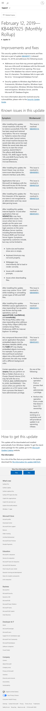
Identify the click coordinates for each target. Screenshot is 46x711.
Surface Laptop (7, 487)
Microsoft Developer (8, 628)
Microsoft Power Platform (9, 604)
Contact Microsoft (13, 704)
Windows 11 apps (7, 509)
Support (5, 8)
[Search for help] (8, 3)
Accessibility (6, 682)
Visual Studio (6, 650)
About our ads (21, 707)
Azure (4, 625)
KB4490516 (34, 129)
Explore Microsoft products (10, 505)
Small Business (7, 615)
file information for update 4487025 (26, 462)
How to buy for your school (10, 569)
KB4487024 (34, 185)
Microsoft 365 (6, 600)
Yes (16, 472)
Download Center (7, 523)
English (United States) (12, 691)
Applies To (6, 39)
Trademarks (36, 704)
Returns (5, 530)
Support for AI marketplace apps (11, 636)
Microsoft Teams (7, 607)
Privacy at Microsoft (8, 671)
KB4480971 (26, 56)
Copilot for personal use (9, 502)
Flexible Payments (7, 544)
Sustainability (6, 685)
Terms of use (28, 704)
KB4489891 (34, 172)
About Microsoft (7, 664)
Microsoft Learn (7, 632)
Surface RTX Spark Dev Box (10, 495)
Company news (7, 667)
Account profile (7, 519)
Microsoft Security (8, 593)
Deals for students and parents (11, 576)
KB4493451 (34, 214)
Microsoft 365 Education (9, 565)
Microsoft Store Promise (9, 541)
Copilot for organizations (9, 498)
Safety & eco (6, 707)
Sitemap (5, 704)
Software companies (8, 646)
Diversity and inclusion (9, 678)
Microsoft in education (9, 554)
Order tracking (6, 533)
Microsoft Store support (9, 526)
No (29, 472)
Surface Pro (6, 484)
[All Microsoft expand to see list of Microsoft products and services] (2, 3)
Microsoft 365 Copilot (8, 611)
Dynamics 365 (6, 597)
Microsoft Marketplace (9, 643)
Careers (5, 660)
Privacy (22, 704)
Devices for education (8, 558)
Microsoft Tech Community (10, 639)
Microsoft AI (6, 590)
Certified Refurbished (8, 537)
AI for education (7, 579)
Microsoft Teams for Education (11, 562)
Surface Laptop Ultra (8, 491)
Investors (5, 674)
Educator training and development (12, 572)
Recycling (13, 707)
